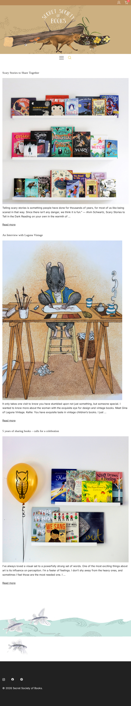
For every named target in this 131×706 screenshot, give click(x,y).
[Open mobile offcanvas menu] (61, 57)
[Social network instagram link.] (3, 679)
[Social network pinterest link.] (21, 679)
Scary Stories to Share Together (20, 72)
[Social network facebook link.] (12, 679)
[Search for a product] (70, 57)
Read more (8, 224)
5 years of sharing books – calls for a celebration (30, 431)
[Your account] (119, 3)
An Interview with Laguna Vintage (22, 235)
